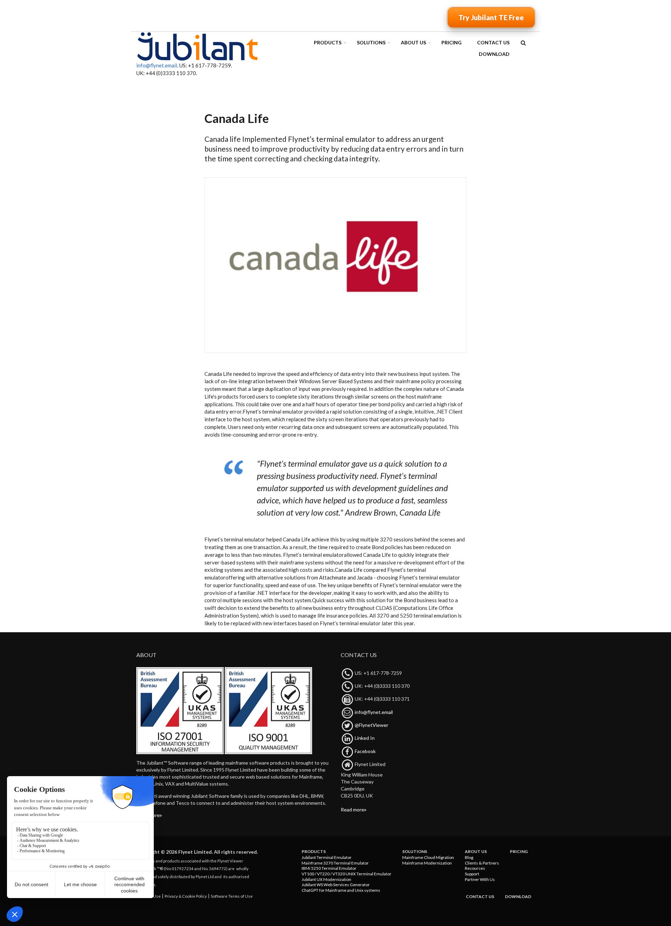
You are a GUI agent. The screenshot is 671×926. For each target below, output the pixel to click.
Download (494, 54)
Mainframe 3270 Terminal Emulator (335, 863)
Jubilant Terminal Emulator (327, 857)
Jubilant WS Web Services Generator (336, 884)
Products (327, 42)
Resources (475, 868)
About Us (413, 42)
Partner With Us (480, 879)
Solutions (371, 42)
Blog (469, 857)
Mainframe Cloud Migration (428, 857)
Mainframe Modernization (427, 863)
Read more (148, 815)
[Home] (197, 46)
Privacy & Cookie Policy (186, 896)
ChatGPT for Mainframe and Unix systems (341, 890)
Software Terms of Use (232, 896)
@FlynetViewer (371, 725)
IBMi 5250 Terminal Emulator (329, 868)
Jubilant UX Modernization (326, 879)
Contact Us (493, 42)
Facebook (365, 751)
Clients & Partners (482, 863)
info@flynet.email (156, 65)
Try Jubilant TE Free (491, 17)
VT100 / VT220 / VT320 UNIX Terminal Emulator (346, 873)
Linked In (365, 738)
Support (472, 873)
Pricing (451, 42)
